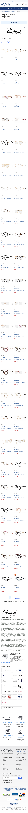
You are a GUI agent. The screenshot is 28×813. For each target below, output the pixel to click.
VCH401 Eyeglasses (5, 267)
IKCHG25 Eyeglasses (19, 451)
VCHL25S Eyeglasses (19, 405)
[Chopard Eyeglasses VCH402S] (7, 142)
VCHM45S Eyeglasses (6, 60)
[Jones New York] (3, 696)
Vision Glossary (19, 769)
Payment (4, 767)
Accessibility (18, 768)
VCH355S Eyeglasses (6, 520)
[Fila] (20, 696)
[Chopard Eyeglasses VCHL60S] (7, 326)
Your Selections (6, 39)
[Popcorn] (9, 696)
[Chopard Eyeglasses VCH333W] (20, 533)
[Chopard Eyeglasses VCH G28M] (20, 510)
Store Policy (18, 767)
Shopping (4, 765)
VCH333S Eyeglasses (6, 566)
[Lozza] (20, 675)
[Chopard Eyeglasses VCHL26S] (7, 418)
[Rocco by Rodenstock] (9, 675)
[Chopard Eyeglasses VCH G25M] (7, 533)
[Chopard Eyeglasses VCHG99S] (7, 464)
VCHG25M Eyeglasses (19, 129)
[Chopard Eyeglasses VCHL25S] (20, 395)
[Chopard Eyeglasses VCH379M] (20, 257)
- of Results (8, 601)
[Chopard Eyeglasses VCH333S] (7, 556)
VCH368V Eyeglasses (6, 382)
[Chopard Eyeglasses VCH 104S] (7, 579)
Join (20, 777)
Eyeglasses (7, 11)
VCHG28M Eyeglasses (19, 106)
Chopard (13, 11)
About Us (17, 761)
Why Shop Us (5, 769)
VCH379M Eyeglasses (19, 267)
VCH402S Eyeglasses (6, 152)
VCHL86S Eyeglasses (19, 175)
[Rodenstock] (3, 675)
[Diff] (14, 680)
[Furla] (3, 691)
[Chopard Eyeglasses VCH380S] (20, 280)
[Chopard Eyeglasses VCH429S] (7, 73)
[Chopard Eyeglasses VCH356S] (20, 487)
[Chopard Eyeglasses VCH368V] (7, 372)
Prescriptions (5, 761)
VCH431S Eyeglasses (19, 83)
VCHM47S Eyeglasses (19, 60)
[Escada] (14, 691)
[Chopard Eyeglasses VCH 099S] (20, 579)
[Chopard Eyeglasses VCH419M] (7, 165)
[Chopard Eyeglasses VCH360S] (7, 487)
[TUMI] (3, 702)
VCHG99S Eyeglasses (6, 474)
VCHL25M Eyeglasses (6, 405)
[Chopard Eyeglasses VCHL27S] (20, 418)
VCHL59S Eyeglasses (19, 313)
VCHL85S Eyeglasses (19, 198)
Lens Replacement (6, 770)
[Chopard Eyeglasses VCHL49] (7, 303)
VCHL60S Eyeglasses (6, 336)
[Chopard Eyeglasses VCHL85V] (7, 188)
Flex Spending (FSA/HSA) (21, 759)
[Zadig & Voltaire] (9, 680)
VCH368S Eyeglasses (6, 359)
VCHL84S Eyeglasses (6, 221)
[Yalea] (3, 686)
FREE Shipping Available (8, 788)
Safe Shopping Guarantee (20, 789)
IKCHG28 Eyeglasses (6, 451)
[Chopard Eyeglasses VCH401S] (20, 234)
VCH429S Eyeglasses (6, 83)
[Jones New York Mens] (14, 670)
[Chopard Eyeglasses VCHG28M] (20, 96)
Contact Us (18, 763)
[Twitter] (4, 782)
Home (2, 11)
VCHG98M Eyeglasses (19, 382)
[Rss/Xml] (11, 782)
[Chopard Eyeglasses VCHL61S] (20, 326)
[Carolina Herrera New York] (14, 675)
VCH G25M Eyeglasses (6, 543)
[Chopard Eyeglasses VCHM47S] (20, 50)
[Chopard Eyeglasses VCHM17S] (20, 142)
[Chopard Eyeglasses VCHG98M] (20, 372)
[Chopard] (25, 27)
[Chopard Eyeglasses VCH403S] (7, 234)
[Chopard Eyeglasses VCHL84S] (7, 211)
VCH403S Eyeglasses (6, 244)
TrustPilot (10, 800)
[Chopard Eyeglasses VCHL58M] (20, 211)
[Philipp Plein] (3, 680)
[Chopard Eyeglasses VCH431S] (20, 73)
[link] (14, 794)
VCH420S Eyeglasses (6, 129)
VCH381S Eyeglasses (6, 290)
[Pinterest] (7, 782)
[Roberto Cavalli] (14, 686)
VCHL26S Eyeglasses (6, 428)
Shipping (4, 759)
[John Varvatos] (20, 691)
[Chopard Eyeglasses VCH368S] (7, 349)
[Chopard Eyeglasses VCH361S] (20, 464)
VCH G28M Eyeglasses (19, 520)
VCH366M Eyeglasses (19, 359)
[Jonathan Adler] (20, 670)
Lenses (4, 763)
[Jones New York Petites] (3, 670)
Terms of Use (18, 765)
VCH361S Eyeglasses (19, 474)
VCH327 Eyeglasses (19, 566)
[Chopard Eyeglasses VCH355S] (7, 510)
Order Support (5, 768)
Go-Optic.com (8, 807)
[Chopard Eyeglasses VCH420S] (7, 119)
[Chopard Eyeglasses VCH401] (7, 257)
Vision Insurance (19, 760)
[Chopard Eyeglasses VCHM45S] (7, 50)
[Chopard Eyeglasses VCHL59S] (20, 303)
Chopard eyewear (21, 649)
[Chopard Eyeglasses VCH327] (20, 556)
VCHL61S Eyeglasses (19, 336)
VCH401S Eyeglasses (19, 244)
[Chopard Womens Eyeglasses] (7, 751)
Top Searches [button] (14, 811)
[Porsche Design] (9, 686)
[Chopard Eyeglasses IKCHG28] (7, 441)
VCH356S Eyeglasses (19, 497)
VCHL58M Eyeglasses (19, 221)
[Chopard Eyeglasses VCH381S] (7, 280)
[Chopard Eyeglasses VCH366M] (20, 349)
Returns (4, 760)
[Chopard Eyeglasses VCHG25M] (20, 119)
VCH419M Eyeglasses (6, 175)
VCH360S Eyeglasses (6, 497)
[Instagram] (9, 782)
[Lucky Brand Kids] (9, 670)
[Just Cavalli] (20, 686)
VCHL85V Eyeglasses (6, 198)
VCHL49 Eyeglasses (5, 313)
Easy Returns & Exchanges (20, 788)
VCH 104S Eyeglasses (6, 589)
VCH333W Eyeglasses (19, 543)
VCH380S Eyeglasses (19, 290)
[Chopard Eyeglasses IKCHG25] (20, 441)
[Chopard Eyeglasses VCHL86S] (20, 165)
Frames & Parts (5, 764)
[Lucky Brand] (9, 691)
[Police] (14, 696)
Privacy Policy (18, 764)
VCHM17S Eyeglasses (19, 152)
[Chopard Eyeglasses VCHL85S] (20, 188)
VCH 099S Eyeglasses (19, 589)
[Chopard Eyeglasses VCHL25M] (7, 395)
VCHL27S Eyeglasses (19, 428)
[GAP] (20, 680)
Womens (18, 11)
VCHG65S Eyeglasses (6, 106)
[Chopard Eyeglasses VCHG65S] (7, 96)
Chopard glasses (6, 650)
